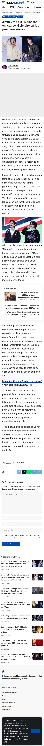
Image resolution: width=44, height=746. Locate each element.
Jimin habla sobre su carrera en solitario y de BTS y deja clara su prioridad (14, 643)
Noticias (13, 16)
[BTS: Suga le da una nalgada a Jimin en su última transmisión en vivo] (37, 618)
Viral (20, 16)
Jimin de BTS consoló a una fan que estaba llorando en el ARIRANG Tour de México (15, 604)
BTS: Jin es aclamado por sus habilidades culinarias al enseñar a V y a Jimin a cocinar (15, 656)
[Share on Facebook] (19, 472)
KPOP (5, 16)
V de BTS (20, 463)
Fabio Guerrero (13, 65)
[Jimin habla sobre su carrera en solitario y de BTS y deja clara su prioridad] (37, 642)
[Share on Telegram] (34, 472)
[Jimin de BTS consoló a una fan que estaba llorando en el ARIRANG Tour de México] (37, 604)
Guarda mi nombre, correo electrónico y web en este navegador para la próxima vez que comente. (23, 536)
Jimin (14, 463)
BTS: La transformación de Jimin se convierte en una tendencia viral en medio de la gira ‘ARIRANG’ (15, 563)
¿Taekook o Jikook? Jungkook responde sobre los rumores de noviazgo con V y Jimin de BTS (22, 314)
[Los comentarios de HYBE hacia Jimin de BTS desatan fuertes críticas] (37, 629)
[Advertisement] (22, 95)
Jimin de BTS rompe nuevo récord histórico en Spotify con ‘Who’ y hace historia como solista (14, 591)
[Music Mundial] (15, 2)
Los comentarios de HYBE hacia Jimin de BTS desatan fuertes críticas (14, 629)
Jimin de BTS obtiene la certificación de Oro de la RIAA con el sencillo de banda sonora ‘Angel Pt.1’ (15, 577)
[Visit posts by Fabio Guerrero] (4, 67)
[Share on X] (24, 472)
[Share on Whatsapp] (29, 472)
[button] (35, 731)
